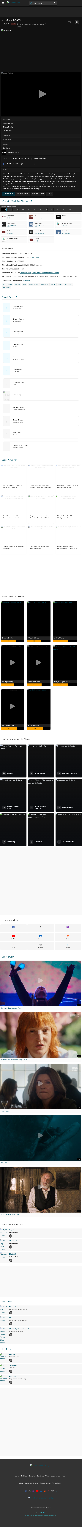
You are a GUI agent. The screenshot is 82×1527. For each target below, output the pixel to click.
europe (53, 284)
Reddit (10, 164)
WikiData (26, 280)
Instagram (67, 930)
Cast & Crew (8, 297)
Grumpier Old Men (7, 638)
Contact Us (28, 1483)
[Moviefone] (15, 3)
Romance (42, 159)
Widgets (68, 947)
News (63, 1476)
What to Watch (50, 1476)
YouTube (13, 938)
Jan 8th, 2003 (25, 159)
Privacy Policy (56, 1483)
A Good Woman (59, 638)
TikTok (13, 947)
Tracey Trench (25, 273)
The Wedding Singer (8, 725)
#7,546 (6, 24)
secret (60, 284)
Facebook (4, 164)
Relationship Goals (34, 682)
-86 (14, 24)
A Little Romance (33, 725)
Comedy (35, 159)
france (10, 284)
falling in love (44, 284)
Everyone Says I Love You (62, 682)
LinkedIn (40, 938)
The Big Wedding (7, 682)
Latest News (7, 459)
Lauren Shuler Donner (50, 273)
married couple (33, 284)
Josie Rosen (37, 273)
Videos (58, 1476)
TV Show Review (14, 1257)
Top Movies (7, 1301)
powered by (4, 206)
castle (24, 284)
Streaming (32, 1476)
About (21, 1483)
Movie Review (13, 1232)
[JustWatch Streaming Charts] (2, 24)
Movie (19, 26)
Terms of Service (45, 1483)
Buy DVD (35, 257)
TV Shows (24, 1476)
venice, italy (68, 284)
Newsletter (40, 947)
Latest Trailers (8, 956)
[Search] (55, 3)
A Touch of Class (33, 638)
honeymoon (6, 288)
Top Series (6, 1349)
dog (4, 284)
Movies (17, 1476)
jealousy (17, 284)
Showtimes (40, 1476)
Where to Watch (15, 200)
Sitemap (35, 1483)
